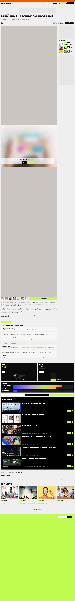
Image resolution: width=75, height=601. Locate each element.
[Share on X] (71, 23)
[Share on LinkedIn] (68, 23)
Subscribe (69, 516)
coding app (11, 308)
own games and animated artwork (44, 309)
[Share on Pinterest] (73, 23)
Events (29, 3)
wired (58, 23)
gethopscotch (62, 23)
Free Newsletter (70, 3)
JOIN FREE (30, 162)
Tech (6, 14)
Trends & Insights (18, 3)
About (33, 3)
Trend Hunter (3, 14)
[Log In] (59, 3)
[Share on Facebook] (70, 23)
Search (55, 3)
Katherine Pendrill (8, 22)
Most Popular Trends (18, 472)
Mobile (8, 14)
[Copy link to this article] (66, 23)
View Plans (63, 3)
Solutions (25, 3)
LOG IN (24, 162)
